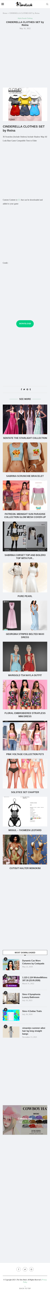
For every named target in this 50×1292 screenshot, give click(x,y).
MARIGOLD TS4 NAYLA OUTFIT (25, 675)
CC (19, 200)
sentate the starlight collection (25, 438)
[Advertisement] (25, 58)
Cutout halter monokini (25, 868)
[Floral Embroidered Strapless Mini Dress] (25, 694)
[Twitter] (25, 1269)
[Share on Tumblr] (30, 389)
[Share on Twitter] (24, 389)
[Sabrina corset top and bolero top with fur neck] (25, 536)
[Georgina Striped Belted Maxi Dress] (25, 615)
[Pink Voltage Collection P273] (25, 735)
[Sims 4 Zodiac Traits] (11, 1015)
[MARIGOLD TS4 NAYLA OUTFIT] (25, 656)
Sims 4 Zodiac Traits (32, 1011)
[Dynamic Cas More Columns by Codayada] (11, 964)
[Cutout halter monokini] (25, 849)
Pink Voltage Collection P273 (25, 754)
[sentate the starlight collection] (25, 419)
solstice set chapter (25, 792)
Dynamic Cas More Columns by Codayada (33, 962)
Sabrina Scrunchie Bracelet (25, 476)
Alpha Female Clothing (25, 18)
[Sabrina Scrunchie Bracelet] (25, 457)
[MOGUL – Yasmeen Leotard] (25, 811)
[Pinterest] (31, 1269)
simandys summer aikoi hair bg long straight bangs (33, 1031)
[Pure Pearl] (25, 577)
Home (5, 13)
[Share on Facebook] (21, 389)
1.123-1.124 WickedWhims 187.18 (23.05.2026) (34, 979)
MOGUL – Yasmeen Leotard (25, 830)
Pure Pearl (25, 596)
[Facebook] (18, 1269)
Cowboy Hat (25, 1118)
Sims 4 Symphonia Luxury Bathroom (31, 995)
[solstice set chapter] (25, 773)
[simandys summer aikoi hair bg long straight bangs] (11, 1032)
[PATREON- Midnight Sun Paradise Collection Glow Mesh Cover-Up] (25, 495)
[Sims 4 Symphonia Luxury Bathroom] (11, 998)
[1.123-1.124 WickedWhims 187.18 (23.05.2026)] (11, 981)
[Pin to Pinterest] (27, 389)
